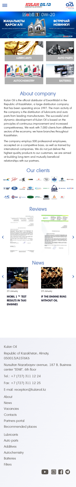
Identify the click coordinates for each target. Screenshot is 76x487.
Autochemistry (14, 452)
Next (73, 234)
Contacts (10, 415)
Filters (7, 464)
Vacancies (11, 409)
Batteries (10, 458)
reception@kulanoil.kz (30, 389)
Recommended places (20, 427)
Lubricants (11, 435)
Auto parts (11, 440)
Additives (10, 446)
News (8, 403)
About (8, 397)
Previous (3, 234)
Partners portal (14, 421)
